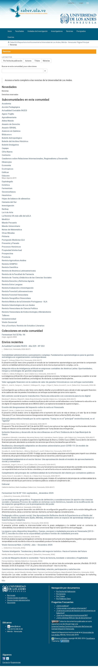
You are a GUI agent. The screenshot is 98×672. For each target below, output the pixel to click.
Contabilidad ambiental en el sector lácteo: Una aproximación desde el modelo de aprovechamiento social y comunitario (48, 460)
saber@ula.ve (15, 626)
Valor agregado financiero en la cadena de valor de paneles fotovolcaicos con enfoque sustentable (47, 382)
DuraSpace (90, 638)
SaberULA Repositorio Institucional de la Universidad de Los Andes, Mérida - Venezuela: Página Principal (49, 42)
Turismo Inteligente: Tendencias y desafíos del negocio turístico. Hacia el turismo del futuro (44, 551)
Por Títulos (60, 596)
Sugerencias (16, 662)
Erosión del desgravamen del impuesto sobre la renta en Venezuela (33, 407)
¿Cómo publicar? (62, 606)
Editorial (5, 484)
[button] (71, 3)
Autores (28, 61)
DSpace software (61, 638)
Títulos (37, 61)
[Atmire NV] (64, 641)
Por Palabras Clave (63, 599)
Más (3, 581)
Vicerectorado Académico (17, 598)
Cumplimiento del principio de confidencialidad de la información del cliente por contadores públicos (48, 473)
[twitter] (7, 658)
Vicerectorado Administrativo (18, 600)
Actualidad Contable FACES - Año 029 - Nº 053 (23, 346)
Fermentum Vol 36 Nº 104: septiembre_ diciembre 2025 (28, 493)
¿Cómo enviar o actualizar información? (71, 608)
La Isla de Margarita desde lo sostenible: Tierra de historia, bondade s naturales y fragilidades (45, 558)
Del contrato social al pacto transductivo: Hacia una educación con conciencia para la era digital (46, 396)
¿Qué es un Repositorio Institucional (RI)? (72, 615)
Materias (46, 61)
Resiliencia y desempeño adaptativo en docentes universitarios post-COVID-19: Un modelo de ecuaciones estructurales (45, 446)
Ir (45, 71)
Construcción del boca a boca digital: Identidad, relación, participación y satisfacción (41, 569)
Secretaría (11, 603)
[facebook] (4, 658)
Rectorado (11, 595)
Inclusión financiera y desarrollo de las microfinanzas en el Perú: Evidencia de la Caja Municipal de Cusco (46, 433)
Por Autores (60, 594)
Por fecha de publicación (12, 61)
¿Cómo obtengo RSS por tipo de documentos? (74, 618)
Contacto (6, 662)
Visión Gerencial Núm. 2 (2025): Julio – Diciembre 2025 (27, 545)
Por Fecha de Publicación (65, 591)
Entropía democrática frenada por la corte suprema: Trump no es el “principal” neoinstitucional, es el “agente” (48, 419)
